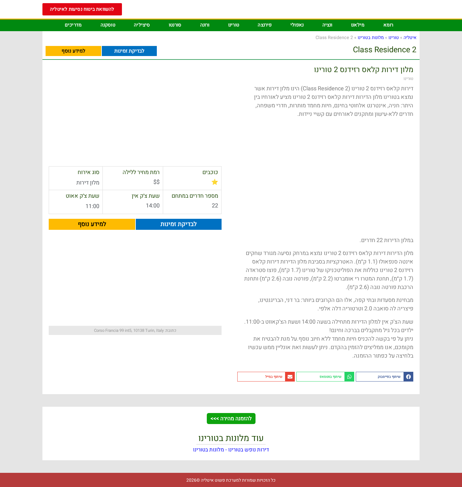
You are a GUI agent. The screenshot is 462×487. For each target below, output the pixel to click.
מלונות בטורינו (371, 37)
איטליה (410, 37)
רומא (388, 24)
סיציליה (142, 24)
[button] (384, 377)
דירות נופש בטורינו (248, 450)
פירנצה (265, 24)
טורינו (233, 24)
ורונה (205, 24)
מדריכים (73, 24)
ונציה (327, 24)
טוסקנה (108, 24)
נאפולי (297, 24)
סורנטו (175, 24)
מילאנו (358, 24)
